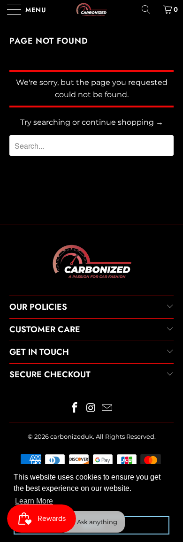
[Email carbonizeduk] (107, 408)
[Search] (149, 9)
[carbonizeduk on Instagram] (91, 408)
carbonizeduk (71, 436)
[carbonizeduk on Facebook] (75, 408)
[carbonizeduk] (91, 9)
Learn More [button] (34, 501)
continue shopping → (122, 122)
